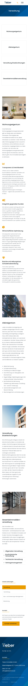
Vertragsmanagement (13, 562)
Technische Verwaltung (14, 559)
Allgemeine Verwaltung (14, 551)
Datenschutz (14, 682)
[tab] (14, 551)
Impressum (5, 682)
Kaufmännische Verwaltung (11, 555)
